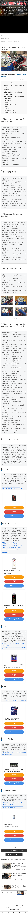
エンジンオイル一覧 (9, 100)
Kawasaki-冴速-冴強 (9, 110)
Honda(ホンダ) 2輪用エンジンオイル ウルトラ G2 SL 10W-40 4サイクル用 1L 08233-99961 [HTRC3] (13, 572)
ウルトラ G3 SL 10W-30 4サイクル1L (12, 545)
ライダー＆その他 (11, 74)
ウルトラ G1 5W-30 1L (8, 542)
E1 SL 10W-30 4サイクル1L (9, 549)
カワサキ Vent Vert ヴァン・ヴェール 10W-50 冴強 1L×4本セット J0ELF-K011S (13, 770)
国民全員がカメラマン (9, 89)
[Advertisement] (14, 25)
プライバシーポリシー (20, 905)
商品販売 (4, 76)
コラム (24, 74)
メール (7, 907)
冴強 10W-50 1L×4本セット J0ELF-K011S (13, 752)
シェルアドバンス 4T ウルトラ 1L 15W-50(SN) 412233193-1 (12, 823)
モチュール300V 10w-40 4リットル (11, 488)
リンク (20, 907)
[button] (18, 854)
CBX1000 (4, 74)
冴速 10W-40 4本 (6, 754)
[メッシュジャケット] (14, 69)
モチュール (7, 102)
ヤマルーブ (7, 106)
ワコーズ (7, 108)
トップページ (7, 905)
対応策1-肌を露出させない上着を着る (13, 92)
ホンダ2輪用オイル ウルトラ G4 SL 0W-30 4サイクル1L (14, 606)
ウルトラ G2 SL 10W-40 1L (9, 544)
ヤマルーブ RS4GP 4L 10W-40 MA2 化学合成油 (13, 664)
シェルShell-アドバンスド (10, 112)
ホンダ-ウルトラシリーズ (10, 104)
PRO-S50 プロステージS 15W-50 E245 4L (13, 700)
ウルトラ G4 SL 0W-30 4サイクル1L (11, 547)
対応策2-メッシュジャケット (11, 94)
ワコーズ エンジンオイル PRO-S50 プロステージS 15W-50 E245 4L (13, 719)
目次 (12, 83)
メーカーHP (5, 552)
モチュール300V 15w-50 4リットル (11, 487)
